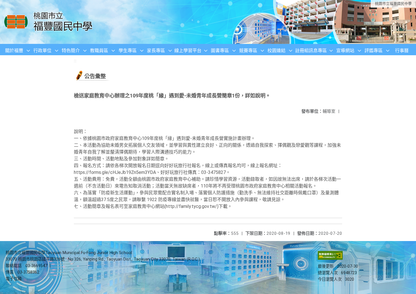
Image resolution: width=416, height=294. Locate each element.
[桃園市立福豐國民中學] (50, 22)
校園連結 (276, 50)
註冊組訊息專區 (311, 50)
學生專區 (128, 50)
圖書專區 (220, 50)
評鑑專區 (373, 50)
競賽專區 (248, 50)
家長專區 (156, 50)
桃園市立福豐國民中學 (393, 3)
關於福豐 (14, 50)
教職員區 (99, 50)
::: (75, 61)
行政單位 (42, 50)
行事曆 (402, 50)
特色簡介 (71, 50)
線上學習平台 (187, 50)
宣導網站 (345, 50)
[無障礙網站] (330, 258)
